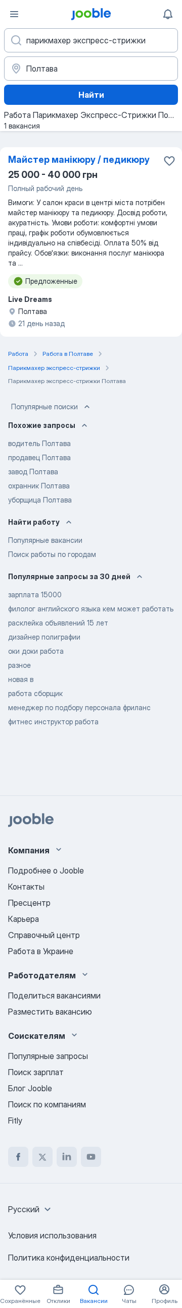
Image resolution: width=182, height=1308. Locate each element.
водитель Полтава (39, 443)
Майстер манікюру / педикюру (79, 159)
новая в (20, 679)
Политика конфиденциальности (68, 1258)
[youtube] (91, 1157)
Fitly (15, 1120)
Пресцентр (29, 903)
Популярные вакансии (45, 540)
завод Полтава (33, 471)
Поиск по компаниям (47, 1104)
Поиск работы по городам (52, 554)
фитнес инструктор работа (53, 721)
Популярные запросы (48, 1056)
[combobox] (31, 1209)
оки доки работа (36, 651)
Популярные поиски (44, 406)
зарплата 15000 (35, 594)
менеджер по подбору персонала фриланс (79, 707)
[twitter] (42, 1157)
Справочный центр (44, 935)
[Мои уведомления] (167, 14)
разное (19, 665)
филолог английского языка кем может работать (90, 608)
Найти (91, 95)
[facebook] (18, 1157)
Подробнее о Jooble (46, 870)
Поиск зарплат (36, 1072)
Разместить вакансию (50, 1012)
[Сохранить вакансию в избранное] (169, 160)
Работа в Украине (40, 951)
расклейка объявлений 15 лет (58, 622)
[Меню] (14, 14)
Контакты (26, 887)
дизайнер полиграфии (44, 637)
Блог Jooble (30, 1088)
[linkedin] (67, 1157)
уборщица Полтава (40, 499)
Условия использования (52, 1235)
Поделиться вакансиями (54, 995)
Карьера (23, 919)
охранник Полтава (39, 485)
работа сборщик (35, 693)
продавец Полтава (39, 457)
